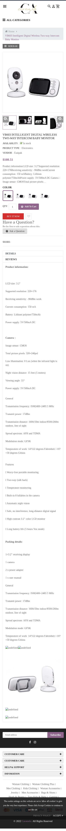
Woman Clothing (20, 784)
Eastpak (18, 153)
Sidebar (12, 46)
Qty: (5, 206)
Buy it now (13, 216)
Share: (7, 242)
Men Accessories (30, 792)
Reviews (11, 259)
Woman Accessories (50, 788)
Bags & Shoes (48, 792)
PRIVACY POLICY (42, 815)
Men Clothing (13, 788)
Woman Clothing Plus (43, 784)
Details (10, 253)
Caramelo (26, 821)
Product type (11, 148)
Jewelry (14, 792)
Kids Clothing (30, 788)
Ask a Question (16, 231)
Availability (10, 143)
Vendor (7, 153)
